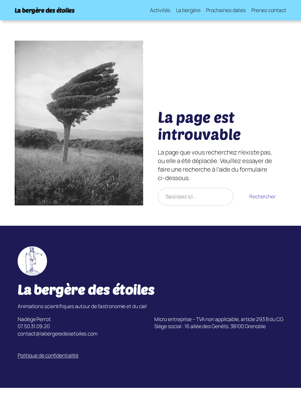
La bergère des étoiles (44, 10)
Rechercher (262, 196)
